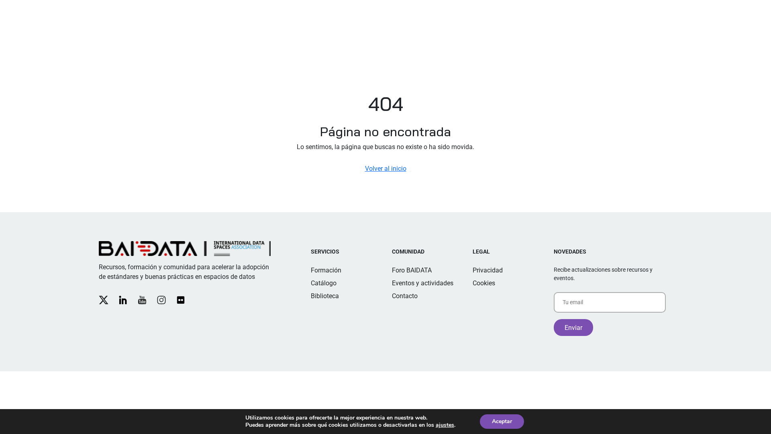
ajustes (445, 425)
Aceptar (502, 421)
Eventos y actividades (422, 283)
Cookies (484, 283)
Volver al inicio (385, 168)
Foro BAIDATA (412, 270)
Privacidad (488, 270)
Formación (326, 270)
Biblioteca (325, 296)
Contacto (405, 296)
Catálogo (324, 283)
